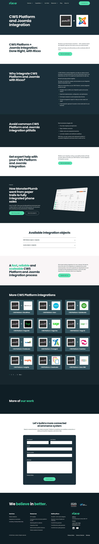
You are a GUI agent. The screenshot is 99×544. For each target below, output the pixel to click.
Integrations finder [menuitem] (34, 525)
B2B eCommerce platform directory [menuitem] (37, 527)
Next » (20, 374)
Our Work (47, 3)
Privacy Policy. (30, 475)
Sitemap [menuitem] (88, 535)
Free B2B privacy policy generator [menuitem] (58, 525)
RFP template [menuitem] (33, 516)
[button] (49, 240)
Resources (53, 3)
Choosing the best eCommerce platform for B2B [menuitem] (38, 520)
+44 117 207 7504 (76, 523)
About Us (66, 3)
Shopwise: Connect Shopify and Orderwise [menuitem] (57, 520)
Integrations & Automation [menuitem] (14, 519)
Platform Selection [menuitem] (13, 516)
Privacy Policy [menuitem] (71, 535)
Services (29, 3)
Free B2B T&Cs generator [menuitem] (56, 522)
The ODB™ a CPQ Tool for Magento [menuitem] (58, 516)
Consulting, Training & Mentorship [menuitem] (16, 521)
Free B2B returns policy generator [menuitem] (58, 527)
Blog (61, 3)
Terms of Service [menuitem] (80, 535)
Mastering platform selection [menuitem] (36, 522)
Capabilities (38, 3)
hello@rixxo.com (76, 525)
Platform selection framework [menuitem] (36, 530)
